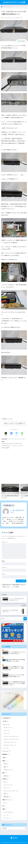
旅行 (4, 772)
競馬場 (6, 776)
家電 (6, 793)
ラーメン (7, 818)
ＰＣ (6, 748)
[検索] (25, 618)
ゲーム (6, 733)
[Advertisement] (14, 400)
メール (4, 567)
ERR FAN (19, 443)
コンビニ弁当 (8, 812)
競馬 (6, 766)
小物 (4, 757)
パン (6, 815)
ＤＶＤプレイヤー (9, 742)
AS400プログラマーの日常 (14, 2)
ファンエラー (19, 445)
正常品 (5, 779)
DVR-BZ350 (11, 443)
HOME (14, 838)
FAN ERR (4, 445)
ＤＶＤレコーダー (9, 745)
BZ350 (4, 443)
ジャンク (10, 439)
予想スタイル (8, 769)
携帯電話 (7, 796)
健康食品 (5, 754)
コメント (5, 542)
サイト (3, 574)
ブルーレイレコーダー (19, 439)
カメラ (6, 730)
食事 (4, 809)
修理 (8, 447)
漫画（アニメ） (7, 799)
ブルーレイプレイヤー (11, 736)
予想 (6, 764)
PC (5, 782)
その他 (5, 721)
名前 (4, 561)
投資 (4, 760)
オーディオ (8, 727)
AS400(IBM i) (6, 718)
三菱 (3, 447)
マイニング (6, 751)
